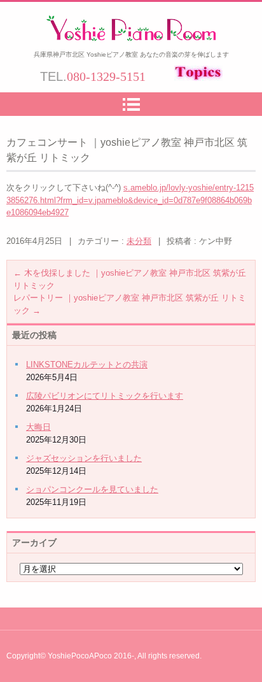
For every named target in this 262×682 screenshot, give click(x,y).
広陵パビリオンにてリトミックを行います (104, 396)
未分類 (139, 241)
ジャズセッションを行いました (84, 458)
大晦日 (38, 427)
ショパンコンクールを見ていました (92, 489)
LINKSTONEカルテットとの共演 (87, 364)
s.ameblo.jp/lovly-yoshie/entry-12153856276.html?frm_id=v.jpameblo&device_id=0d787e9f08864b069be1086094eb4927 (130, 200)
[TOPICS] (198, 78)
